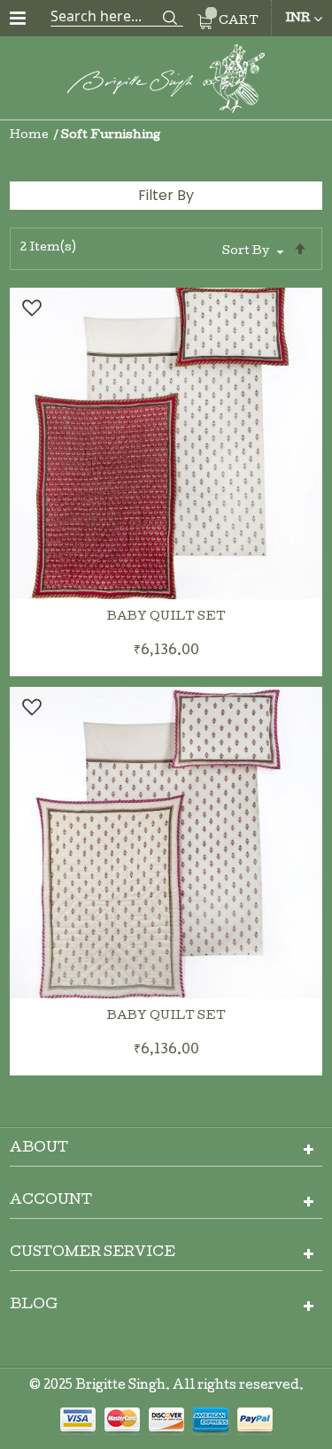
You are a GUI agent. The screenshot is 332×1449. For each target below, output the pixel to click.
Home (30, 136)
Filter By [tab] (166, 195)
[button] (31, 308)
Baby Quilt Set (166, 617)
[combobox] (116, 16)
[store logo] (166, 81)
